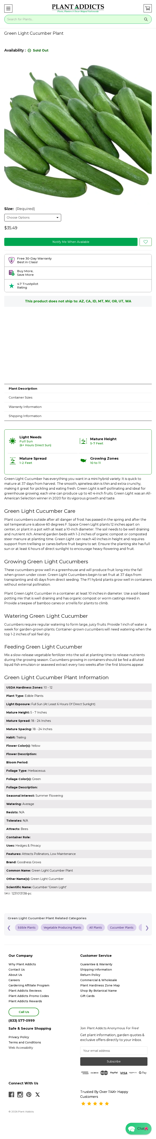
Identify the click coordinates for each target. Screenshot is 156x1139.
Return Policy (90, 975)
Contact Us (17, 969)
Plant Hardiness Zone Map (100, 985)
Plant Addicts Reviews (25, 990)
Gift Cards (87, 996)
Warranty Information (25, 407)
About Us (15, 975)
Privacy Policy (19, 1037)
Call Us (24, 1012)
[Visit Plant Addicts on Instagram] (20, 1094)
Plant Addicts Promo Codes (29, 996)
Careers (14, 980)
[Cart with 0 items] (148, 8)
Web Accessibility (21, 1048)
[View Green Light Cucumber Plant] (146, 242)
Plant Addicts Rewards (25, 1001)
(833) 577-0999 (22, 1021)
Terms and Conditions (25, 1042)
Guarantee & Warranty (96, 964)
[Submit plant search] (146, 19)
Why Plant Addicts (22, 964)
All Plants (95, 927)
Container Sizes (20, 397)
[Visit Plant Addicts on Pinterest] (29, 1094)
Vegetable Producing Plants (62, 927)
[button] (8, 8)
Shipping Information (25, 416)
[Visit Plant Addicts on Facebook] (11, 1094)
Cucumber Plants (121, 927)
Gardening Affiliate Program (29, 985)
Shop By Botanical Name (98, 990)
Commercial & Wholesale (98, 980)
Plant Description (23, 388)
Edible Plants (27, 927)
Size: (19, 209)
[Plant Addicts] (78, 8)
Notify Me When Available (70, 242)
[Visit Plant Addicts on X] (37, 1094)
